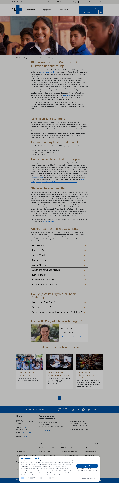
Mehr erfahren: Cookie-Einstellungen (87, 470)
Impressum (92, 478)
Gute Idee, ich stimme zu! (87, 466)
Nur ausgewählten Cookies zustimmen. (87, 468)
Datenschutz (85, 478)
